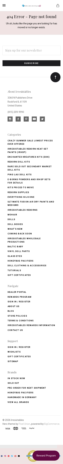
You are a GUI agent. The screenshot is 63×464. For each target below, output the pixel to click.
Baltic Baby (15, 246)
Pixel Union (24, 424)
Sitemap (13, 361)
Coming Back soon (20, 234)
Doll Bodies (15, 224)
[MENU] (5, 5)
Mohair (12, 215)
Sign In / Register (19, 301)
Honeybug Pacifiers (21, 261)
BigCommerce (51, 424)
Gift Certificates (19, 275)
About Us (13, 306)
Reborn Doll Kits (19, 162)
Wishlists (14, 352)
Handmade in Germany (22, 397)
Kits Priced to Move (21, 187)
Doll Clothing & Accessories (27, 265)
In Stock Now (16, 378)
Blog (11, 311)
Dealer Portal (17, 292)
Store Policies (17, 316)
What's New (15, 229)
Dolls (11, 219)
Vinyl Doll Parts (19, 251)
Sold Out (13, 383)
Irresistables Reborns (22, 210)
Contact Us (15, 330)
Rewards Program (19, 297)
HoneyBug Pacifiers (21, 392)
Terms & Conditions (21, 320)
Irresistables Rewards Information (31, 325)
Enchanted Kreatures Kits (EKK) (29, 157)
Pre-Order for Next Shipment (27, 388)
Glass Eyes (15, 256)
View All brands (18, 402)
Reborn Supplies (18, 192)
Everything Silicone (21, 197)
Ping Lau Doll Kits (20, 174)
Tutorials (14, 270)
